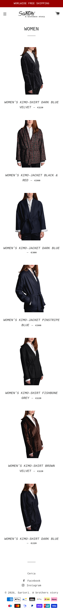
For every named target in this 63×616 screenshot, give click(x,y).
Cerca (31, 573)
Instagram (33, 585)
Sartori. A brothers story (38, 592)
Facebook (33, 580)
